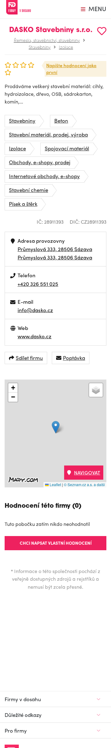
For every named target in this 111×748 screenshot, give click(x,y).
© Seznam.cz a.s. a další (84, 484)
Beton (61, 120)
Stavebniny (40, 47)
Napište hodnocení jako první (71, 69)
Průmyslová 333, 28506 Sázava (55, 249)
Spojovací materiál (67, 148)
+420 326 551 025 (38, 283)
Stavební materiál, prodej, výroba (48, 134)
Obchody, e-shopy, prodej (39, 162)
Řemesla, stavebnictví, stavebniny (47, 40)
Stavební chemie (28, 189)
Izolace (66, 47)
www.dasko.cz (34, 336)
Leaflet (55, 484)
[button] (56, 427)
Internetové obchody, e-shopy (44, 176)
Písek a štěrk (23, 203)
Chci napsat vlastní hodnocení (56, 543)
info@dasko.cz (35, 310)
